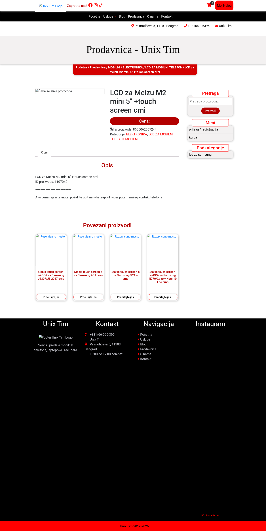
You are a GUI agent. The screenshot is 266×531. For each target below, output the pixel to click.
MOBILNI (114, 67)
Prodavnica (97, 67)
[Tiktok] (100, 5)
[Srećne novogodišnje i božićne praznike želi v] (194, 351)
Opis (44, 152)
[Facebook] (90, 5)
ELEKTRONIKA (133, 67)
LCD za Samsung (200, 154)
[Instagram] (96, 5)
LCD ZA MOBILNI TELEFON (163, 67)
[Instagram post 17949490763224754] (194, 378)
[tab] (44, 152)
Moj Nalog (224, 5)
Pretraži (210, 111)
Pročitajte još (51, 297)
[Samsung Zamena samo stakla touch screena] (226, 350)
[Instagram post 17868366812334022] (210, 378)
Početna (81, 67)
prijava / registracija (203, 129)
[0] (209, 5)
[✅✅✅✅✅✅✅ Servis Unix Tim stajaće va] (226, 439)
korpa (193, 137)
